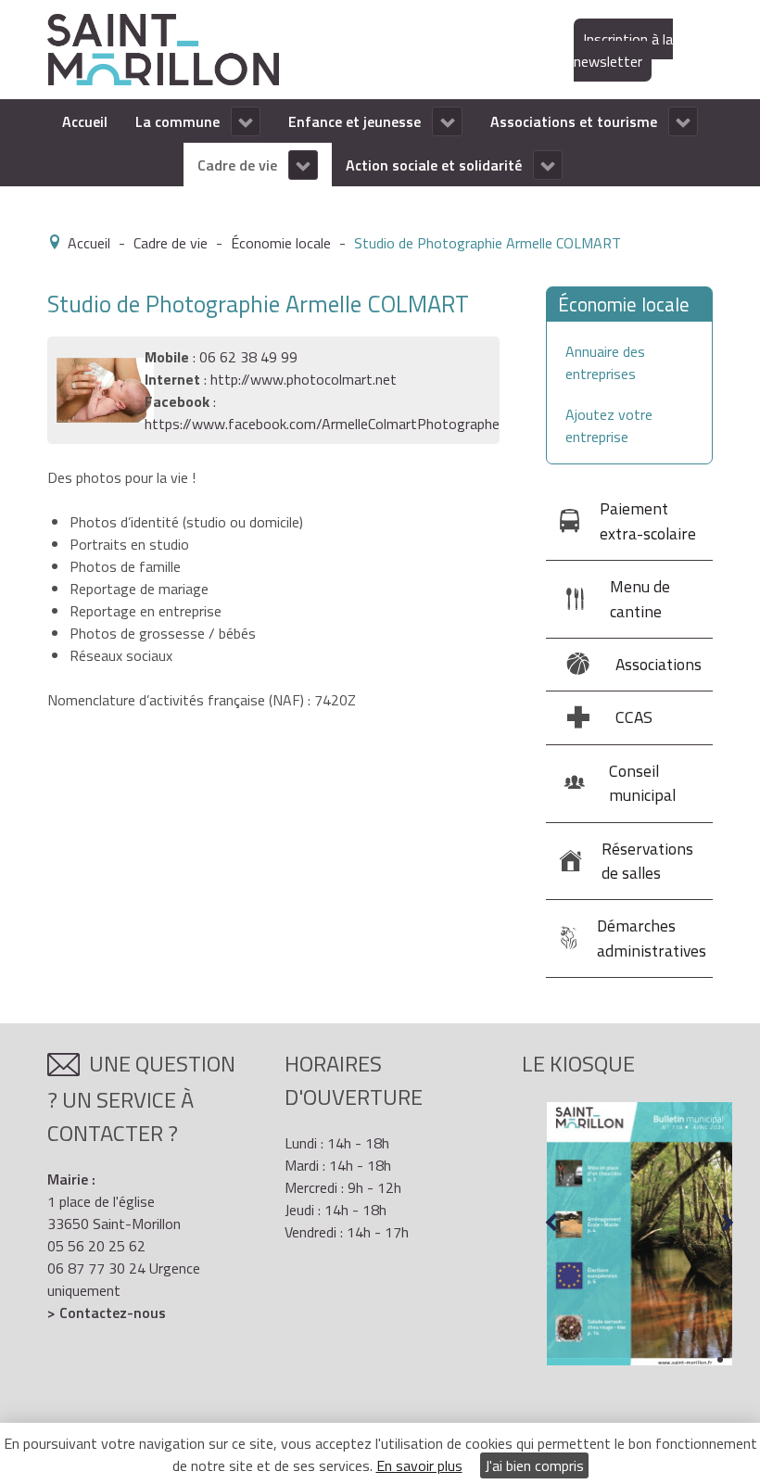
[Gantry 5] (163, 48)
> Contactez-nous (106, 1312)
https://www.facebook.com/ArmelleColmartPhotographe (322, 423)
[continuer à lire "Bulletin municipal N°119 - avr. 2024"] (639, 1233)
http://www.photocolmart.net (303, 379)
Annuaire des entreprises (605, 362)
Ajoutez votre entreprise (608, 425)
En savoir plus (419, 1465)
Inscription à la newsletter (623, 50)
